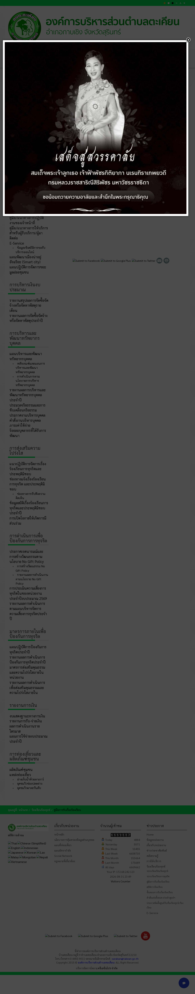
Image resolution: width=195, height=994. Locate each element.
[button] (188, 40)
